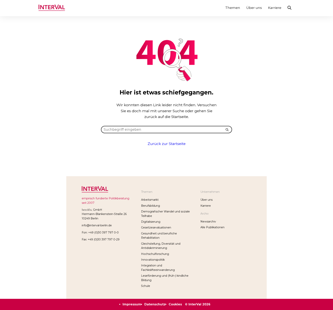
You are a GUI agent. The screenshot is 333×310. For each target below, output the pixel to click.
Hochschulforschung (155, 254)
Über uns (254, 8)
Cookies (175, 304)
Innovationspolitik (153, 259)
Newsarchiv (208, 221)
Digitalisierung (150, 221)
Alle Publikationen (212, 227)
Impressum (132, 304)
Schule (145, 286)
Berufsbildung (150, 205)
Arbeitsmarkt (150, 199)
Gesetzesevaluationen (156, 227)
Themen (232, 8)
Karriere (274, 8)
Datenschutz (155, 304)
